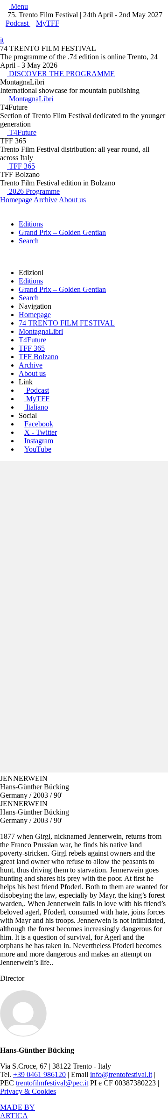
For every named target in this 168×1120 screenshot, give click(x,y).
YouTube (37, 449)
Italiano (37, 407)
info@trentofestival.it (121, 1074)
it (2, 40)
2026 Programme (33, 191)
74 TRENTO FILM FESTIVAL (67, 323)
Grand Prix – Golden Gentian (62, 232)
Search (29, 241)
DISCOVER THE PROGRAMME (61, 74)
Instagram (38, 441)
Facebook (38, 424)
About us (72, 200)
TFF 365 (21, 166)
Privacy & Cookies (28, 1091)
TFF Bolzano (38, 357)
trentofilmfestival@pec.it (52, 1083)
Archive (45, 200)
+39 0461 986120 (39, 1074)
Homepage (16, 200)
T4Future (21, 132)
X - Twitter (40, 432)
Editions (31, 224)
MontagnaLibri (30, 99)
